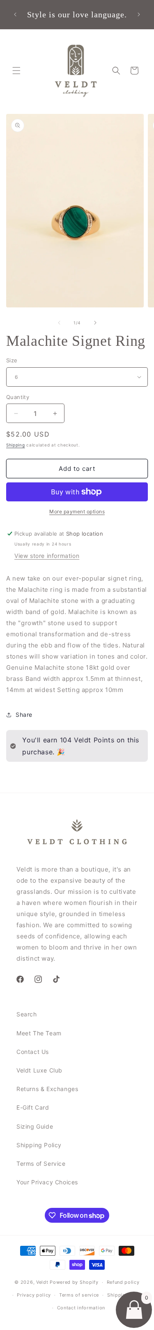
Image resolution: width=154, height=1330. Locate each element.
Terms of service (79, 1295)
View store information (46, 555)
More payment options (77, 511)
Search (26, 1014)
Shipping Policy (39, 1144)
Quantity (17, 397)
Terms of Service (41, 1163)
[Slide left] (59, 323)
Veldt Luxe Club (39, 1070)
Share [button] (24, 714)
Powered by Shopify (74, 1282)
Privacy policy (34, 1295)
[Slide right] (95, 323)
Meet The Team (39, 1033)
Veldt (42, 1282)
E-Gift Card (32, 1107)
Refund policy (123, 1282)
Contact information (81, 1308)
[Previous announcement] (15, 14)
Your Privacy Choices (47, 1182)
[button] (16, 70)
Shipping (15, 444)
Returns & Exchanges (47, 1088)
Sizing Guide (34, 1126)
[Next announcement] (139, 14)
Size (12, 360)
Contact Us (32, 1051)
